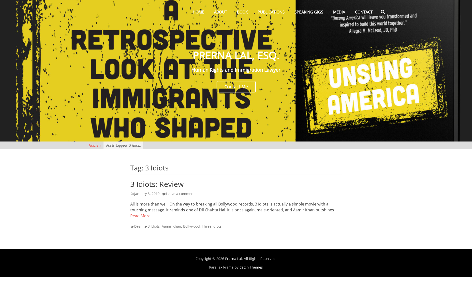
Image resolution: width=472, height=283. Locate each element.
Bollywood (191, 226)
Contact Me (236, 87)
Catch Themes (251, 267)
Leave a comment (180, 193)
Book (242, 12)
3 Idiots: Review (157, 184)
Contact (364, 12)
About (220, 12)
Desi (137, 226)
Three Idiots (211, 226)
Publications (271, 12)
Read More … (142, 216)
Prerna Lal (233, 258)
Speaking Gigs (309, 12)
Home (198, 12)
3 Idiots (154, 226)
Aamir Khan (171, 226)
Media (339, 12)
